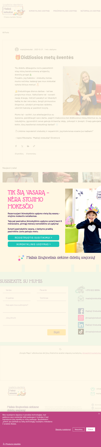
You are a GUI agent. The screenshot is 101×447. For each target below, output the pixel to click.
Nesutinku (79, 429)
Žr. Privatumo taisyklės (12, 444)
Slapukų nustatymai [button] (63, 429)
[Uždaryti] (99, 414)
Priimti (90, 429)
